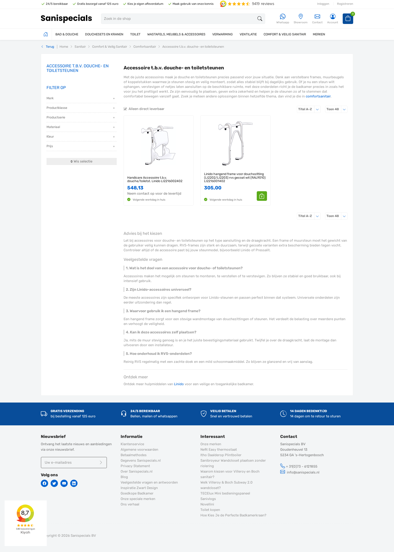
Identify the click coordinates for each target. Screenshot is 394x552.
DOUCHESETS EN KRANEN (104, 34)
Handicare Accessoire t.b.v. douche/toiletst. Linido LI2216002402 (154, 179)
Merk (50, 98)
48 (337, 109)
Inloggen (323, 3)
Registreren (345, 3)
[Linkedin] (74, 483)
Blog (124, 477)
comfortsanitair (318, 96)
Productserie (56, 117)
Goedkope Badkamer (137, 493)
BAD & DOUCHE (66, 34)
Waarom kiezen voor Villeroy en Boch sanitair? (229, 474)
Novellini (207, 504)
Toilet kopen (210, 510)
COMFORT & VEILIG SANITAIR (285, 34)
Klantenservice (132, 444)
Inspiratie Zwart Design (139, 488)
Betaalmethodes (134, 455)
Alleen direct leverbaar (146, 108)
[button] (262, 196)
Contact (317, 22)
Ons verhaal (130, 504)
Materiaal (53, 127)
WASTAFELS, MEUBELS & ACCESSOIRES (176, 34)
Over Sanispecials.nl (137, 471)
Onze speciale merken (138, 499)
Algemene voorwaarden (139, 449)
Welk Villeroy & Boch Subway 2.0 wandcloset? (226, 485)
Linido (179, 384)
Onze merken (210, 444)
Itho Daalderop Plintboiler (220, 455)
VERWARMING (222, 34)
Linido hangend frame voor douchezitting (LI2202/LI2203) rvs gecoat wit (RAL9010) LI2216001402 (235, 177)
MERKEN (319, 34)
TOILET (135, 34)
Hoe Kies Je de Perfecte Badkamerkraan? (233, 515)
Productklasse (57, 108)
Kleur (50, 137)
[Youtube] (64, 483)
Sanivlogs (208, 499)
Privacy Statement (135, 466)
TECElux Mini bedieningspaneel (225, 493)
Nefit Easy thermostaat (218, 449)
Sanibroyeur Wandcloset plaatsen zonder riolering (233, 463)
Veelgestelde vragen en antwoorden (149, 482)
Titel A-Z (309, 109)
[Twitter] (54, 483)
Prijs (50, 146)
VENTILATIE (248, 34)
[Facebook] (44, 483)
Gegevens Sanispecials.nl (141, 460)
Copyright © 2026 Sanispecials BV (68, 536)
